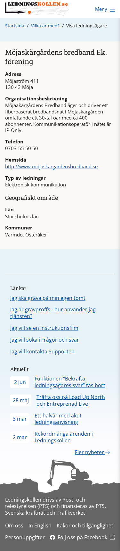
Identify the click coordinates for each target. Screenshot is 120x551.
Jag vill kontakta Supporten (42, 351)
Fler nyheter (90, 452)
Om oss (14, 525)
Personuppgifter (25, 537)
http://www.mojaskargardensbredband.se (51, 166)
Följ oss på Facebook (82, 537)
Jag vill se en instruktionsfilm (44, 327)
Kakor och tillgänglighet (85, 525)
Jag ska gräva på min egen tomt (47, 297)
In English (40, 525)
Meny (101, 9)
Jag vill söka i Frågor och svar (44, 339)
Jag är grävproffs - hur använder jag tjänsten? (53, 313)
